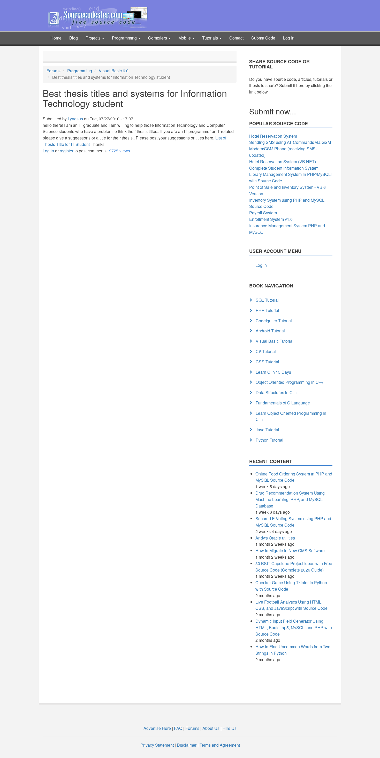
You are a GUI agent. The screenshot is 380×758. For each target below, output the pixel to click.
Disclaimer (186, 745)
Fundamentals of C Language (283, 403)
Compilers (158, 38)
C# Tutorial (266, 351)
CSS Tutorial (267, 362)
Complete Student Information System (283, 168)
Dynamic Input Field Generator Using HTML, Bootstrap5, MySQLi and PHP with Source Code (293, 627)
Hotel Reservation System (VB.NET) (282, 162)
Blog (73, 38)
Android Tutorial (270, 331)
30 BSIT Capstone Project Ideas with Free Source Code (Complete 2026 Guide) (293, 566)
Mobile (185, 38)
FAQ (178, 728)
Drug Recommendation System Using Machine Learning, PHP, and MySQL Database (290, 499)
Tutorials (210, 38)
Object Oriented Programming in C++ (289, 382)
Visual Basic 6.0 (113, 71)
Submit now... (272, 111)
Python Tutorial (269, 440)
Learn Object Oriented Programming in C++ (291, 416)
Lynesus (75, 119)
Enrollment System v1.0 (271, 219)
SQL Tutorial (267, 300)
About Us (210, 728)
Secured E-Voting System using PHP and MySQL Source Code (293, 521)
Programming (125, 38)
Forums (53, 71)
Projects (94, 38)
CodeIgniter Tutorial (274, 321)
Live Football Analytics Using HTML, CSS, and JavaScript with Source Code (291, 605)
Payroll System (263, 213)
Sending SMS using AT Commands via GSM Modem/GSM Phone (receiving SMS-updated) (290, 148)
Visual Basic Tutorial (274, 341)
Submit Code (263, 38)
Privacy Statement (157, 745)
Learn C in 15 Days (273, 372)
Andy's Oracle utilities (275, 538)
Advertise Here (157, 728)
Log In (288, 38)
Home (56, 38)
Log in (48, 151)
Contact (236, 38)
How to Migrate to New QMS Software (290, 550)
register (66, 151)
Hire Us (229, 728)
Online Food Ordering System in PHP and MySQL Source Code (293, 477)
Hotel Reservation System (273, 136)
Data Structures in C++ (276, 392)
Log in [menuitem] (261, 265)
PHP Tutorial (267, 310)
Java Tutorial (267, 430)
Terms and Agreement (220, 745)
